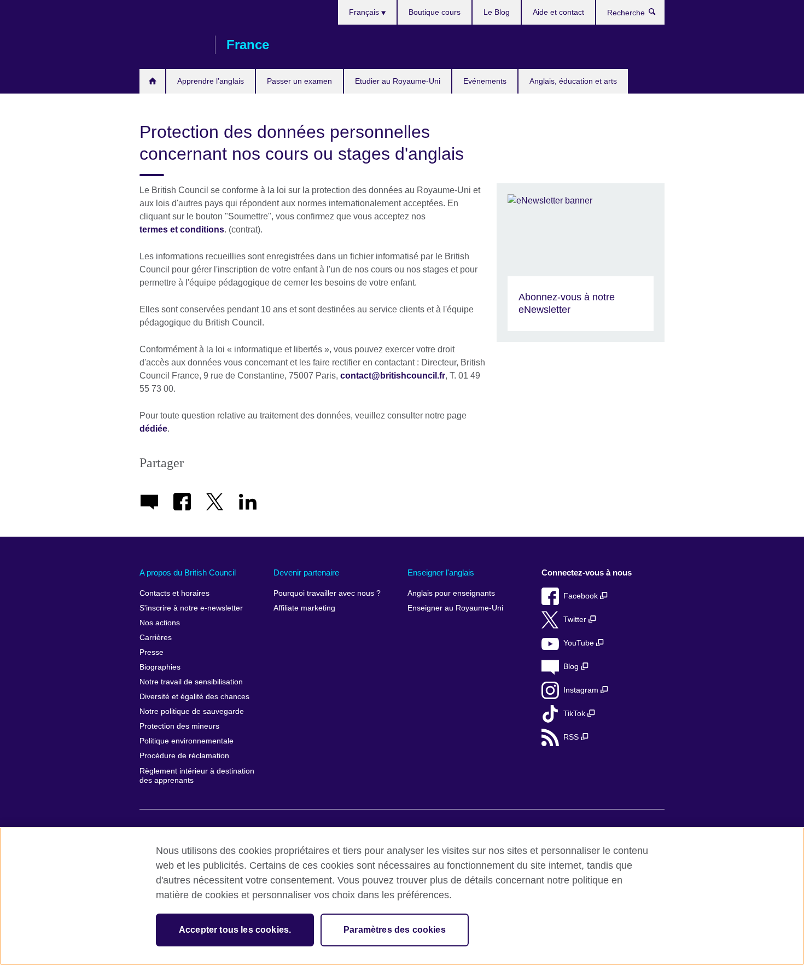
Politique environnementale (186, 741)
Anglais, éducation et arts (573, 81)
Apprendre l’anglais (210, 81)
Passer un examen (299, 81)
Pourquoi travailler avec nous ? (327, 593)
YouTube (579, 643)
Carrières (155, 637)
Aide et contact (558, 12)
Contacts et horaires (174, 593)
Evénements (484, 81)
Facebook (581, 596)
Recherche (658, 14)
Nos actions (159, 623)
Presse (151, 652)
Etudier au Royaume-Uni (397, 81)
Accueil (152, 81)
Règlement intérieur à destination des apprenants (196, 776)
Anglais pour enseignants (451, 593)
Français (365, 12)
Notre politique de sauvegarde (191, 711)
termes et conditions (181, 229)
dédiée (153, 428)
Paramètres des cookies (394, 929)
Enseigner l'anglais (440, 572)
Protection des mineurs (179, 726)
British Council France (171, 45)
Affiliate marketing (304, 608)
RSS (572, 737)
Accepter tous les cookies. (235, 929)
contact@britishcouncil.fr (392, 375)
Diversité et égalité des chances (194, 697)
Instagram (582, 690)
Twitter (576, 619)
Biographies (159, 667)
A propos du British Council (187, 572)
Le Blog (496, 12)
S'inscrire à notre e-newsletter (191, 608)
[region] (402, 896)
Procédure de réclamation (184, 756)
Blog (572, 666)
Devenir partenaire (306, 572)
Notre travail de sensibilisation (191, 682)
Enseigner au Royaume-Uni (455, 608)
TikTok (575, 714)
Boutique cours (435, 12)
